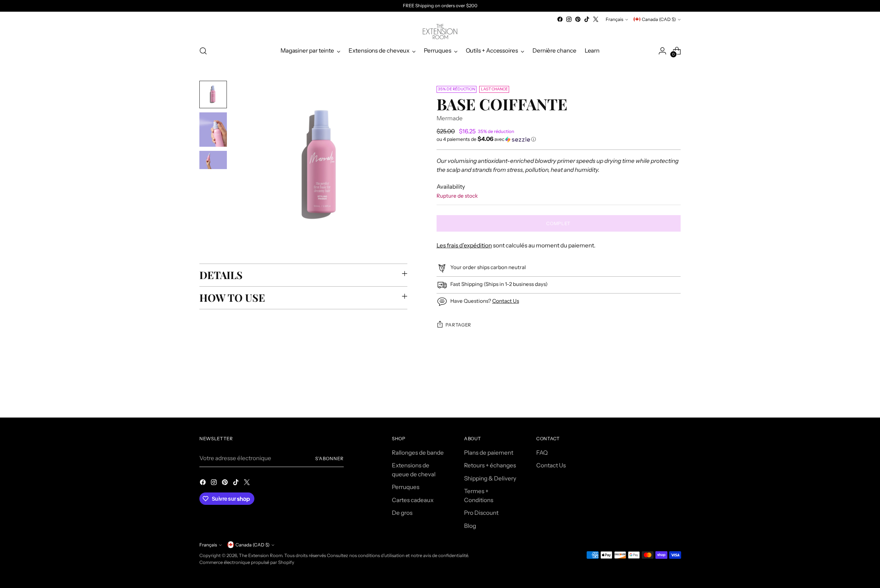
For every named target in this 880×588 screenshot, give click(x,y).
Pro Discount (481, 512)
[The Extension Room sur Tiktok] (587, 19)
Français (614, 19)
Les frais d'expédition (464, 245)
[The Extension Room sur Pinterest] (578, 19)
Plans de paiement (488, 452)
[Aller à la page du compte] (662, 51)
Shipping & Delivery (490, 478)
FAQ (542, 452)
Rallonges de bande (418, 452)
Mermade (450, 118)
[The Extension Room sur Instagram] (569, 19)
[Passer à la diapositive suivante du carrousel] (675, 394)
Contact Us (505, 301)
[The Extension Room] (440, 31)
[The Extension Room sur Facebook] (560, 19)
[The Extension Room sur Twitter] (596, 19)
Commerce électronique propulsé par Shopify (246, 562)
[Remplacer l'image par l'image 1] (213, 94)
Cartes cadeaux (412, 500)
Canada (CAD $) (659, 19)
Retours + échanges (490, 465)
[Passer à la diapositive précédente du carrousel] (659, 394)
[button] (559, 139)
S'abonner (329, 458)
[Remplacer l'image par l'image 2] (213, 129)
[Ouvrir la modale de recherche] (203, 51)
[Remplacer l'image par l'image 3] (213, 160)
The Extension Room (260, 555)
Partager (458, 325)
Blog (470, 525)
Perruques (405, 487)
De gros (402, 512)
